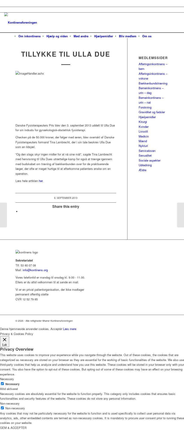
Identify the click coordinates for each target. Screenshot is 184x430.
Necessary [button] (7, 379)
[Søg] (157, 36)
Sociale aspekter (149, 160)
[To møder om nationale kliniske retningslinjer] (3, 215)
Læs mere (69, 329)
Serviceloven (147, 151)
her (41, 181)
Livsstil (143, 131)
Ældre (142, 170)
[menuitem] (29, 36)
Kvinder (144, 126)
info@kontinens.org (35, 270)
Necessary (12, 384)
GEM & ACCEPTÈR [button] (13, 428)
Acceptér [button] (56, 329)
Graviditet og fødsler (152, 112)
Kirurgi (143, 122)
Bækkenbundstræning (153, 83)
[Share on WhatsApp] (21, 211)
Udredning (145, 165)
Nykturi (143, 146)
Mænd (143, 141)
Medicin (144, 136)
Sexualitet (145, 155)
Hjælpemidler (147, 117)
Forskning (145, 107)
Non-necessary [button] (10, 403)
